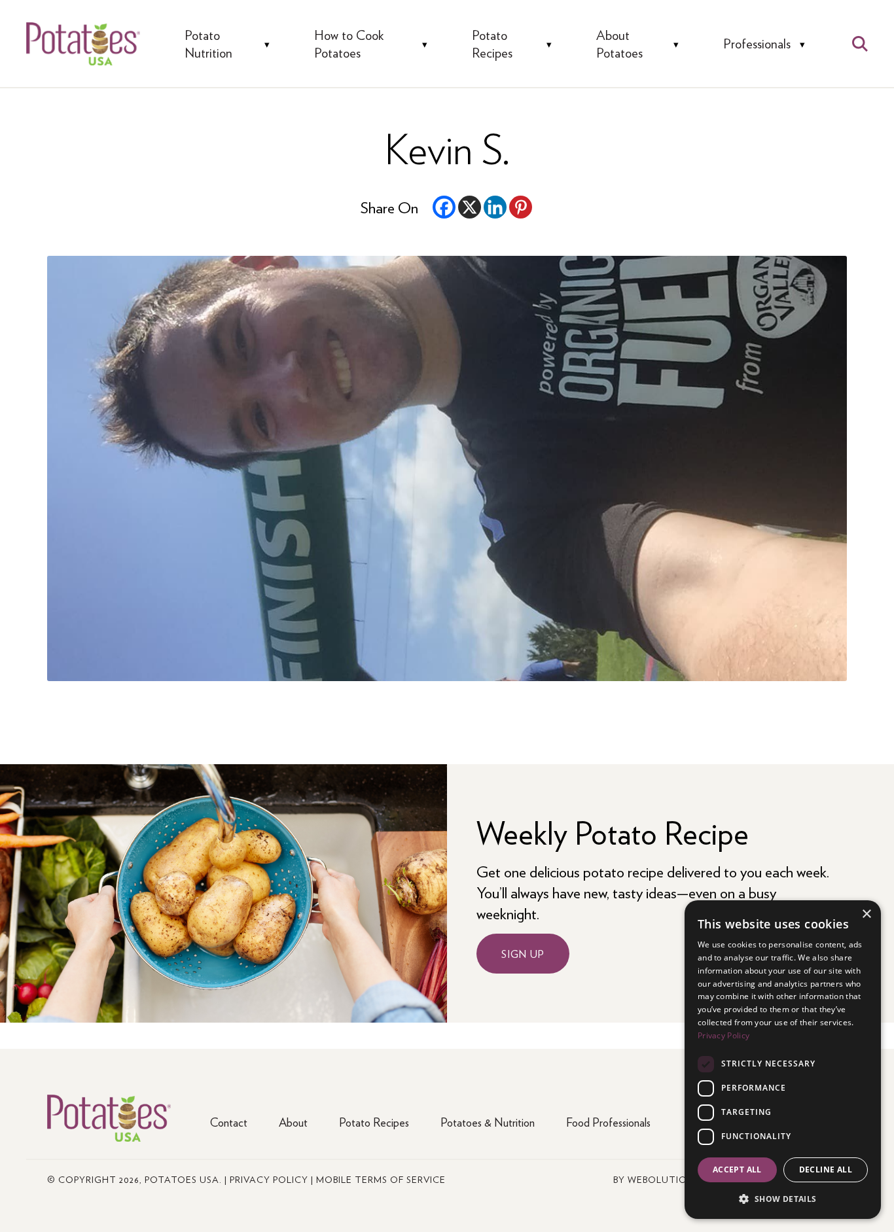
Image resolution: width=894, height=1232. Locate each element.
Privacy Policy (269, 1179)
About (293, 1122)
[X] (469, 207)
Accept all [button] (737, 1169)
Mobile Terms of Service (381, 1179)
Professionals (757, 43)
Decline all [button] (825, 1169)
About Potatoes (619, 43)
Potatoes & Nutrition (487, 1122)
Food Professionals (608, 1122)
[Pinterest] (520, 207)
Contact (228, 1122)
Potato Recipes (492, 43)
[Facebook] (444, 207)
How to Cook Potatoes (349, 43)
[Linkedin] (495, 207)
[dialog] (783, 1059)
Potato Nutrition (208, 43)
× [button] (866, 914)
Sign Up (523, 953)
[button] (783, 1198)
